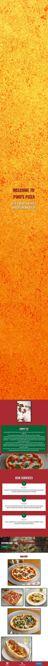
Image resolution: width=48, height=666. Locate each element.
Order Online (39, 663)
